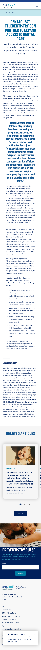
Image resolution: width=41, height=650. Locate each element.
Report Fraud (6, 626)
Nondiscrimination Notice (10, 622)
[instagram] (17, 587)
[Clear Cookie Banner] (35, 634)
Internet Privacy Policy (9, 619)
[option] (20, 504)
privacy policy (13, 641)
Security (4, 606)
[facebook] (23, 587)
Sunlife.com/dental (11, 416)
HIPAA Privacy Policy (9, 613)
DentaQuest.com (28, 416)
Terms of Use (6, 610)
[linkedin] (20, 587)
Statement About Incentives (11, 629)
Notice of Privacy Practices (11, 616)
